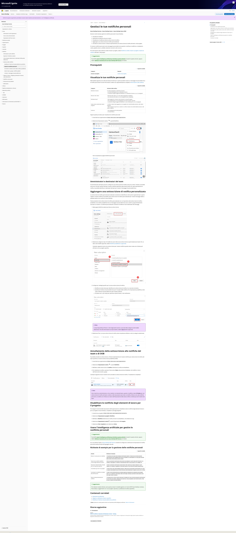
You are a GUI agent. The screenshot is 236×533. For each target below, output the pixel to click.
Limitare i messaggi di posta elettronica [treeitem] (12, 73)
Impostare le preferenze (98, 496)
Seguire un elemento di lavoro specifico (102, 498)
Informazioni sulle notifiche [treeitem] (9, 53)
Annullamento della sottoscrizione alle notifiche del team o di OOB (222, 30)
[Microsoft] (2, 11)
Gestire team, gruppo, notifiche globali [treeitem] (12, 71)
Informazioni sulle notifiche (137, 82)
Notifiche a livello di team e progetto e (130, 50)
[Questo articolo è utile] (223, 42)
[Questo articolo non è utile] (224, 42)
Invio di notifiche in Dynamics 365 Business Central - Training (103, 513)
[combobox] (13, 24)
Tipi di (123, 329)
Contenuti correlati (214, 38)
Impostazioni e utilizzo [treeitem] (7, 29)
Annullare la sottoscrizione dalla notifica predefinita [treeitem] (15, 68)
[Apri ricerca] (230, 11)
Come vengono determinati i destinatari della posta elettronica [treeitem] (14, 59)
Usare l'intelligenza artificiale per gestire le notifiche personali (221, 36)
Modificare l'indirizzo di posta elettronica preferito (104, 500)
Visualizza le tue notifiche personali (217, 26)
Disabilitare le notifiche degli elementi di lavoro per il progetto (221, 33)
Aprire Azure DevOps (229, 14)
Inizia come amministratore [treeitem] (9, 35)
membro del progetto (122, 73)
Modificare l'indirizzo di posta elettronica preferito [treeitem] (14, 64)
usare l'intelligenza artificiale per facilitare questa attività (111, 59)
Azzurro (96, 22)
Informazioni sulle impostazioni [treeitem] (9, 33)
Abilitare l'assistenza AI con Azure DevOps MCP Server (108, 60)
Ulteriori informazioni (129, 502)
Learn (92, 22)
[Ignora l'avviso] (234, 2)
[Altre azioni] (145, 23)
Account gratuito (219, 14)
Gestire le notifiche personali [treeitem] (10, 66)
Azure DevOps (102, 22)
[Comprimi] (26, 22)
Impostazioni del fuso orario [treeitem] (9, 38)
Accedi (233, 10)
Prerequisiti (212, 25)
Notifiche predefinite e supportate (118, 243)
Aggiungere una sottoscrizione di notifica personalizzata (222, 28)
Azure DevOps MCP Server (109, 442)
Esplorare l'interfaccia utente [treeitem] (9, 56)
